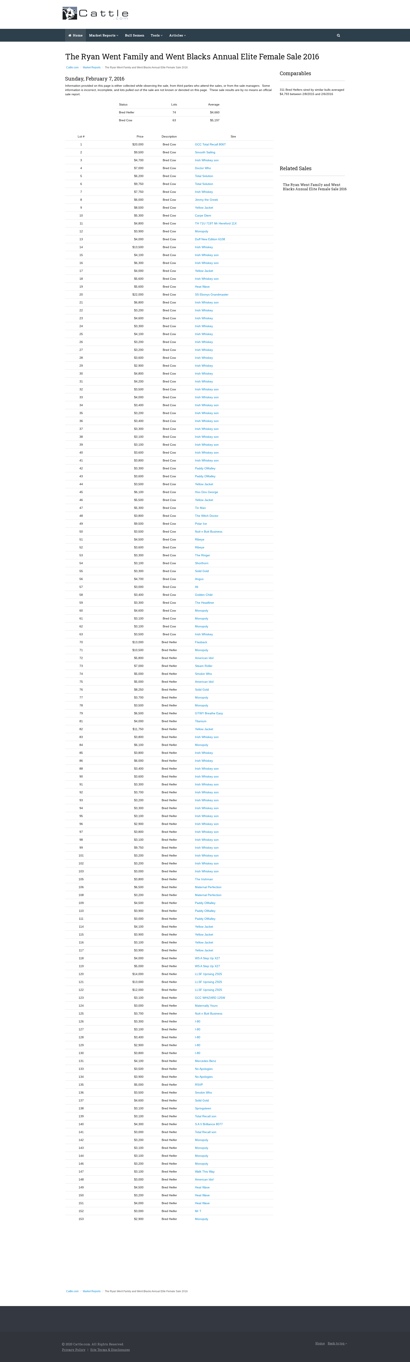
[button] (339, 35)
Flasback (201, 642)
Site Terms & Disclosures (110, 1349)
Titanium (200, 721)
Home (77, 35)
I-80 (197, 1021)
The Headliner (204, 602)
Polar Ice (201, 523)
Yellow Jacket (204, 207)
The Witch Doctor (206, 515)
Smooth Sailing (205, 152)
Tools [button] (156, 35)
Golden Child (203, 594)
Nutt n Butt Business (208, 531)
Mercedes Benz (205, 1061)
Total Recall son (205, 1116)
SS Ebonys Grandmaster (211, 294)
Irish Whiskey (204, 191)
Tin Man (200, 508)
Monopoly (201, 231)
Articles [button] (176, 35)
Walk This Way (205, 1171)
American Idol (204, 658)
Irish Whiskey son (207, 160)
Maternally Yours (206, 1005)
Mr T (198, 1211)
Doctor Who (203, 168)
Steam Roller (203, 666)
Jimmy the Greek (206, 199)
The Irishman (204, 879)
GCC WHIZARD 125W (210, 997)
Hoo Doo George (206, 492)
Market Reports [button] (102, 35)
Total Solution (204, 176)
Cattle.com (72, 67)
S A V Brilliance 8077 (209, 1124)
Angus (199, 579)
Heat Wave (202, 286)
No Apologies (204, 1069)
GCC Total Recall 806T (210, 144)
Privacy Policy (73, 1349)
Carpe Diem (203, 215)
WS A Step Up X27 (207, 958)
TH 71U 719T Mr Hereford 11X (216, 223)
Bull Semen (134, 35)
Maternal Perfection (208, 887)
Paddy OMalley (205, 468)
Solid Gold (202, 571)
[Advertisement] (270, 13)
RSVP (199, 1084)
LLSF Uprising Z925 (208, 974)
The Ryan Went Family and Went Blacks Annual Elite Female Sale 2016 (315, 187)
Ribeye (199, 539)
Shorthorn (201, 563)
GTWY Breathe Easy (209, 713)
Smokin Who (203, 673)
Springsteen (203, 1108)
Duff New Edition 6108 (210, 239)
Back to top (336, 1343)
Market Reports (92, 67)
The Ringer (202, 555)
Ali (196, 587)
